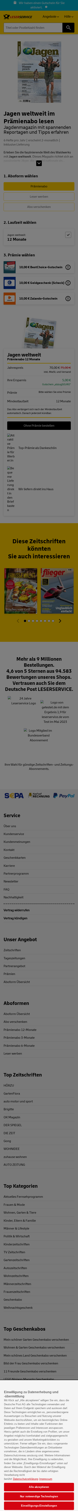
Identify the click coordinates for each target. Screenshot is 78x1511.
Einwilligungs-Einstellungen (39, 1505)
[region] (39, 1446)
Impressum (45, 1478)
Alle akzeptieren (39, 1486)
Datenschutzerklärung (25, 1478)
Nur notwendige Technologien (39, 1496)
